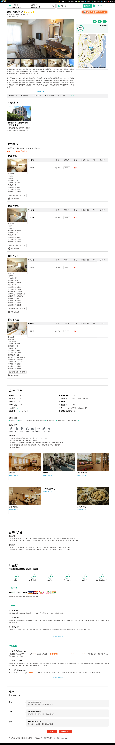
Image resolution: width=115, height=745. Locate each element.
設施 (38, 95)
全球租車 (89, 1)
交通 (50, 95)
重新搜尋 (87, 6)
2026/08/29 (67, 167)
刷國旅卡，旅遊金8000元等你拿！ (96, 12)
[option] (25, 462)
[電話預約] (105, 21)
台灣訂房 (63, 1)
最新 (14, 95)
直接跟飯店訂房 (72, 1)
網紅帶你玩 (97, 1)
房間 (26, 95)
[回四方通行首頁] (3, 1)
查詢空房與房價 (13, 195)
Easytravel (60, 743)
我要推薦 (52, 731)
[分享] (95, 21)
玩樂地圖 (105, 1)
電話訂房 (23, 195)
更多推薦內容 (65, 731)
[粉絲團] (100, 21)
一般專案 (31, 168)
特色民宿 (81, 1)
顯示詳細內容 (13, 475)
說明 (62, 95)
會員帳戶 (112, 1)
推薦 (72, 95)
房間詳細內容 (15, 198)
